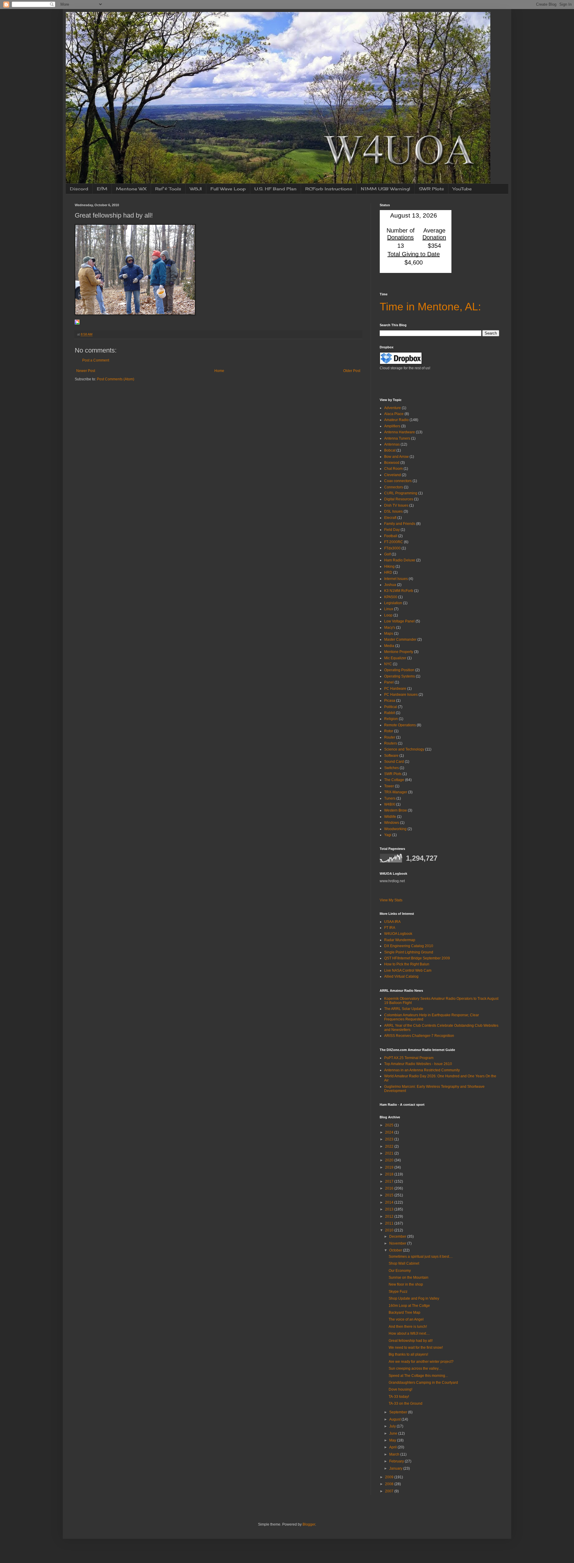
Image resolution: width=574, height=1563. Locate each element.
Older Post (351, 371)
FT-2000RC (393, 542)
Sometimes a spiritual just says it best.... (421, 1256)
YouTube (462, 188)
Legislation (393, 603)
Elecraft (390, 518)
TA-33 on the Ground (405, 1403)
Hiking (389, 566)
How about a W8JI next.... (409, 1333)
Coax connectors (398, 481)
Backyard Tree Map (404, 1312)
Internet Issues (396, 579)
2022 (389, 1146)
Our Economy (400, 1271)
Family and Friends (399, 524)
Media (389, 646)
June (393, 1433)
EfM (102, 188)
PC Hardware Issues (401, 694)
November (398, 1243)
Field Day (392, 530)
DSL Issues (393, 511)
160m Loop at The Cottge (409, 1306)
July (393, 1426)
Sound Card (394, 762)
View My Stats (391, 900)
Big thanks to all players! (408, 1354)
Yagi (387, 835)
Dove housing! (400, 1389)
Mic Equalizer (395, 658)
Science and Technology (404, 749)
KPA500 (390, 597)
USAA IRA (392, 922)
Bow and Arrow (396, 457)
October (396, 1250)
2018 (389, 1174)
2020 (389, 1160)
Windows (391, 823)
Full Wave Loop (228, 188)
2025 (389, 1125)
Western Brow (395, 810)
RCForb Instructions (328, 188)
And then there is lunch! (408, 1326)
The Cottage (394, 780)
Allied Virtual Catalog (401, 976)
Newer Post (85, 371)
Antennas (392, 444)
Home (219, 371)
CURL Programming (400, 493)
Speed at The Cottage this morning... (418, 1376)
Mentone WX (131, 188)
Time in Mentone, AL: (430, 306)
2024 (389, 1132)
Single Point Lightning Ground (408, 952)
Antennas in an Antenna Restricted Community (422, 1070)
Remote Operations (400, 725)
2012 (389, 1216)
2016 (389, 1188)
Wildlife (390, 817)
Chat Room (393, 469)
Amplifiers (392, 426)
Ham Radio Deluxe (399, 560)
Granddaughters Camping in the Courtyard (423, 1382)
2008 (389, 1484)
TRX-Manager (395, 792)
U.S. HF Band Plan (275, 188)
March (394, 1454)
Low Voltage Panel (399, 621)
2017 (389, 1181)
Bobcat (390, 450)
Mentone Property (398, 652)
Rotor (388, 731)
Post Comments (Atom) (115, 379)
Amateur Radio (396, 420)
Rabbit (389, 713)
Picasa (389, 700)
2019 (389, 1167)
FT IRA (389, 928)
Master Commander (400, 639)
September (398, 1412)
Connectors (393, 487)
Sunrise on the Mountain (408, 1277)
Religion (391, 719)
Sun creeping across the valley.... (415, 1368)
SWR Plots (431, 188)
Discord (79, 188)
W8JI (196, 188)
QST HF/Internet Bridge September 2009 (417, 958)
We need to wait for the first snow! (416, 1347)
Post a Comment (95, 360)
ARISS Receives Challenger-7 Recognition (419, 1036)
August (395, 1419)
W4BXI (389, 804)
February (397, 1461)
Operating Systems (399, 676)
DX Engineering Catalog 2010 (408, 946)
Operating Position (399, 670)
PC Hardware (395, 688)
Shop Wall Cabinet (404, 1263)
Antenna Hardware (399, 432)
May (393, 1440)
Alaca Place (394, 414)
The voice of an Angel (406, 1319)
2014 (389, 1202)
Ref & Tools (168, 188)
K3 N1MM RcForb (398, 591)
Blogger (309, 1524)
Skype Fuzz (398, 1291)
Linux (388, 609)
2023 (389, 1139)
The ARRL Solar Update (403, 1009)
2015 (389, 1195)
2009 (389, 1477)
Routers (390, 743)
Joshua (390, 585)
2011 (389, 1223)
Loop (388, 615)
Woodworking (395, 829)
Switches (391, 768)
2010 (389, 1230)
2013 (389, 1209)
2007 (389, 1491)
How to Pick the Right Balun (406, 964)
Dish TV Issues (396, 505)
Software (391, 756)
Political (390, 707)
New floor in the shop (406, 1284)
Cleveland (392, 475)
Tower (389, 786)
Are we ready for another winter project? (421, 1362)
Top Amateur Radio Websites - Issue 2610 (418, 1064)
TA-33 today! (399, 1397)
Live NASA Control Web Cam (407, 970)
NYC (388, 664)
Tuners (390, 798)
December (398, 1236)
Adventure (392, 408)
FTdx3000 (392, 548)
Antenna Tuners (397, 438)
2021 (389, 1153)
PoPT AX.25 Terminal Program (408, 1058)
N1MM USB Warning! (385, 188)
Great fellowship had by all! (411, 1341)
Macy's (389, 627)
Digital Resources (398, 499)
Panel (389, 682)
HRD (388, 572)
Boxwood (391, 463)
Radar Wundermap (399, 940)
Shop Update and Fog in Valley (414, 1298)
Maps (388, 633)
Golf (387, 554)
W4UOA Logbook (398, 934)
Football (390, 536)
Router (389, 737)
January (396, 1468)
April (393, 1447)
